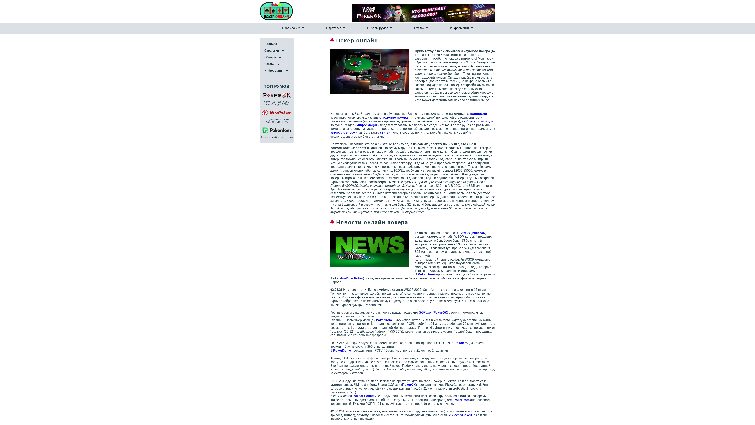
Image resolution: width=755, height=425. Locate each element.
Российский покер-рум (32, 145)
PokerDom (600, 290)
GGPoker (679, 218)
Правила (26, 51)
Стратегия (348, 32)
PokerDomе (642, 248)
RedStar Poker (578, 355)
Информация (430, 32)
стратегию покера (578, 117)
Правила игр (320, 32)
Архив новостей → (560, 381)
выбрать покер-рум (622, 121)
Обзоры (26, 65)
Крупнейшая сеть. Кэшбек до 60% (32, 111)
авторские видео (594, 129)
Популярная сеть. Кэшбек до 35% (32, 128)
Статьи (405, 32)
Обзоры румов (377, 32)
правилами (694, 114)
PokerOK (694, 218)
